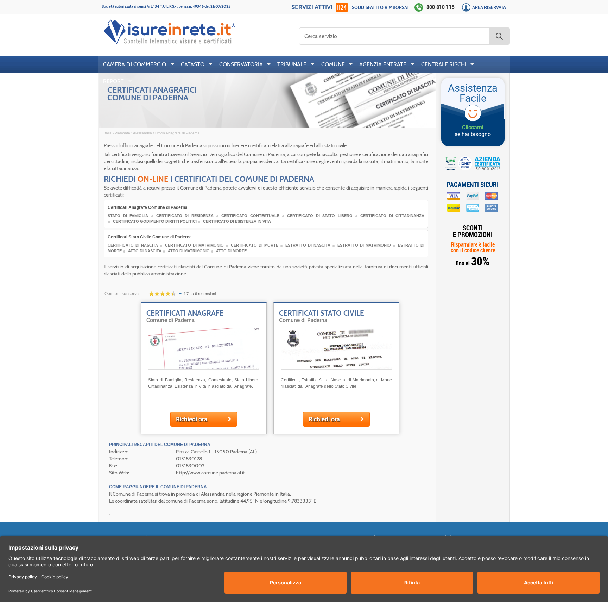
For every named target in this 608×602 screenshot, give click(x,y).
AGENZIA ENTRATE (382, 64)
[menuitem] (137, 64)
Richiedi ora (191, 419)
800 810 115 (440, 7)
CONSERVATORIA (241, 64)
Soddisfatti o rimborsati (381, 7)
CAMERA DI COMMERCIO (134, 64)
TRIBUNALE (291, 64)
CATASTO (192, 64)
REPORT (113, 81)
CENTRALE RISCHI (443, 64)
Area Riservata (489, 7)
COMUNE (333, 64)
